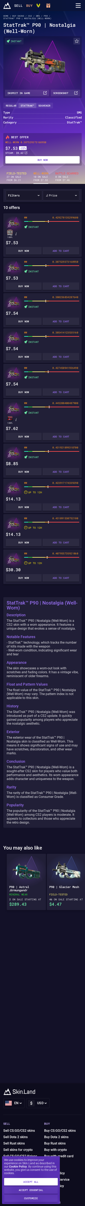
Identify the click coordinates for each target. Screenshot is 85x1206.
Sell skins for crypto (18, 1150)
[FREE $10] (48, 5)
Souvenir (44, 105)
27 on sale (16, 177)
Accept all (31, 1181)
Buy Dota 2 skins (56, 1137)
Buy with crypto (55, 1150)
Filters (14, 195)
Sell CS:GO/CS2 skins (19, 1131)
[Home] (7, 5)
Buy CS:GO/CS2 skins (60, 1131)
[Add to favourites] (76, 41)
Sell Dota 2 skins (15, 1137)
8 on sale (66, 177)
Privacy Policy (54, 1173)
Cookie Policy (18, 1166)
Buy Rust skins (55, 1143)
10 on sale (40, 177)
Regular (11, 105)
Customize (31, 1198)
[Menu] (78, 5)
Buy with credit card (58, 1156)
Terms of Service (57, 1180)
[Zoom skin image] (9, 226)
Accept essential (31, 1190)
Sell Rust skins (14, 1143)
